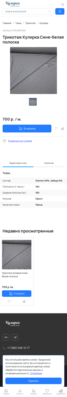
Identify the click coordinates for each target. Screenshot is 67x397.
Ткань (18, 23)
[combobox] (28, 11)
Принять (33, 381)
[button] (59, 11)
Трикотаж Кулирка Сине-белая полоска (15, 274)
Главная (7, 23)
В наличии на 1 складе (20, 140)
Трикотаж (30, 23)
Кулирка (44, 23)
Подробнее (36, 373)
